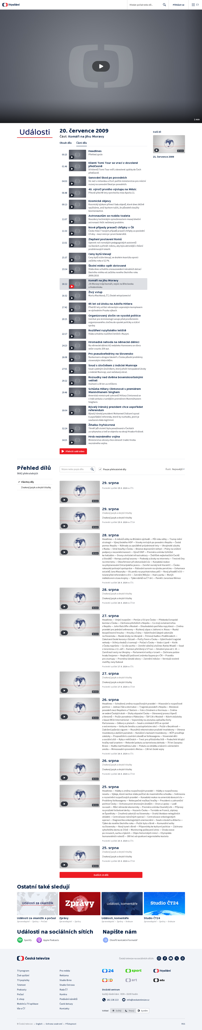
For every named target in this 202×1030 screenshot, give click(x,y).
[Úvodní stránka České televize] (33, 958)
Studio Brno (66, 980)
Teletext (21, 984)
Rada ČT (64, 989)
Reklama (64, 975)
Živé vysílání (23, 975)
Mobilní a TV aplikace (27, 1003)
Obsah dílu (66, 142)
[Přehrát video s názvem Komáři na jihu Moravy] (101, 66)
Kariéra (63, 994)
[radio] (34, 481)
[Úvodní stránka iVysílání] (13, 4)
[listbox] (129, 1010)
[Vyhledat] (92, 469)
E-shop (20, 999)
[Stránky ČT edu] (158, 981)
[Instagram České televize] (159, 958)
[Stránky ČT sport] (134, 971)
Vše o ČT (21, 1008)
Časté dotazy (66, 1003)
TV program (23, 970)
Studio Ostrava (67, 984)
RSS (183, 1023)
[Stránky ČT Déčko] (107, 981)
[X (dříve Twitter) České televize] (176, 958)
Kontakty (64, 1008)
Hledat (164, 5)
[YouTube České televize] (170, 958)
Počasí (20, 994)
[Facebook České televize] (165, 958)
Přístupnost (71, 1023)
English (39, 1023)
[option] (117, 1011)
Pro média (65, 970)
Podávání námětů (68, 999)
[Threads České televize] (182, 958)
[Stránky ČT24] (108, 971)
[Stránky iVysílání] (162, 971)
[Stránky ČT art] (131, 981)
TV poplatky (23, 980)
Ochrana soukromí (54, 1023)
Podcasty (21, 989)
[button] (101, 66)
